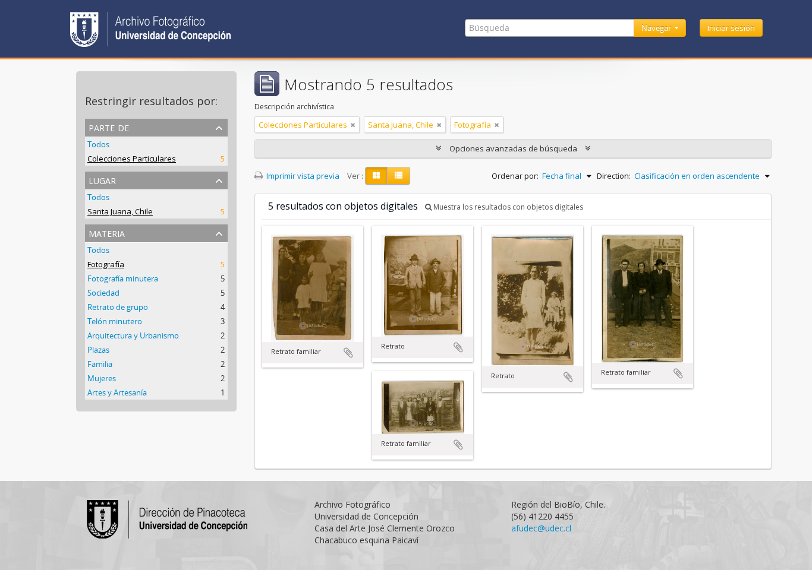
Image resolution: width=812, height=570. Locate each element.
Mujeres (101, 378)
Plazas (98, 349)
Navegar (657, 28)
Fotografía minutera (122, 278)
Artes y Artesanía (117, 392)
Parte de (109, 127)
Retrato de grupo (117, 307)
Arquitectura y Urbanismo (133, 335)
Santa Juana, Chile (120, 211)
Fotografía (105, 264)
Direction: (614, 175)
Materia (107, 232)
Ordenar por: (515, 175)
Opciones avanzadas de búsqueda (513, 148)
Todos (98, 144)
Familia (99, 364)
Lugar (102, 180)
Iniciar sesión (731, 28)
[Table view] (398, 176)
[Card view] (376, 176)
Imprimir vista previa (302, 175)
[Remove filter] (353, 125)
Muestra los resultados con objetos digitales (507, 207)
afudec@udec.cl (541, 528)
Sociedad (103, 292)
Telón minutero (114, 321)
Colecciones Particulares (131, 158)
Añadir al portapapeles (348, 353)
